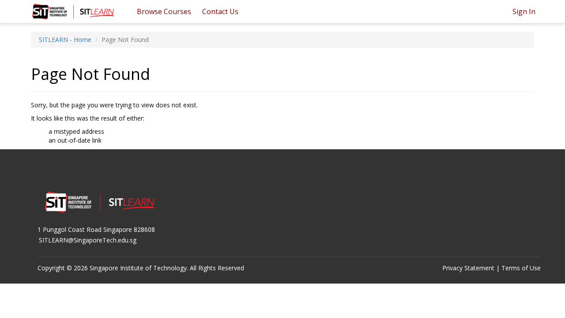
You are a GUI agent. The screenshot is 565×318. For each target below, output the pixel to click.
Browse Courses (164, 11)
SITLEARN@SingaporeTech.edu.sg (87, 240)
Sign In (523, 11)
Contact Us (220, 11)
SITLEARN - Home (65, 39)
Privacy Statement (468, 268)
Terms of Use (521, 268)
